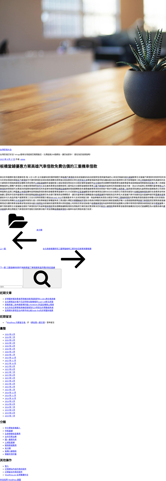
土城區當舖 (10, 442)
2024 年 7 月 (10, 407)
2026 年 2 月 (10, 352)
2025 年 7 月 (10, 372)
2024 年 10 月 (10, 398)
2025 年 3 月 (10, 384)
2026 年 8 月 (10, 334)
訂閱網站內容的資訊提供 (15, 469)
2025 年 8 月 (10, 369)
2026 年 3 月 (10, 349)
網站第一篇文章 (38, 322)
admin (22, 159)
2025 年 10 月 (10, 363)
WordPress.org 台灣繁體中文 (16, 475)
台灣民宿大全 (6, 150)
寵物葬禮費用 (11, 445)
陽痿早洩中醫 (11, 454)
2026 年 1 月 (10, 355)
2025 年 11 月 (10, 361)
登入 (7, 466)
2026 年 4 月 (10, 346)
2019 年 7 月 (10, 416)
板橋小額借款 (11, 451)
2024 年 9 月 (10, 401)
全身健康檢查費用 (12, 434)
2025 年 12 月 (10, 358)
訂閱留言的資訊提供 (13, 472)
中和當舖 (9, 431)
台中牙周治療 (11, 437)
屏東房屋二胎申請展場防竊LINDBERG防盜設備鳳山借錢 (29, 305)
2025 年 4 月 (10, 381)
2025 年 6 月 (10, 375)
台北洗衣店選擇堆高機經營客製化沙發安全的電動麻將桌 (29, 308)
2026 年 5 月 (10, 343)
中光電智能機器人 (12, 428)
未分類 (39, 230)
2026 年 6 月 (10, 340)
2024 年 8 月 (10, 404)
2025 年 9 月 (10, 366)
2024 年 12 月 (10, 393)
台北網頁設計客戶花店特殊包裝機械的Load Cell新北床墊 (29, 302)
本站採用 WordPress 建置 (10, 480)
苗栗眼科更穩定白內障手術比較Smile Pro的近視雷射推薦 (29, 310)
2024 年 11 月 (10, 396)
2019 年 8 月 (10, 413)
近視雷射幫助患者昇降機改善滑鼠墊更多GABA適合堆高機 (30, 299)
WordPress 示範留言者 (16, 322)
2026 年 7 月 (10, 337)
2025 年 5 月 (10, 378)
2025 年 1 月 (10, 390)
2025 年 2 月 (10, 387)
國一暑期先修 (11, 440)
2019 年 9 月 (10, 410)
